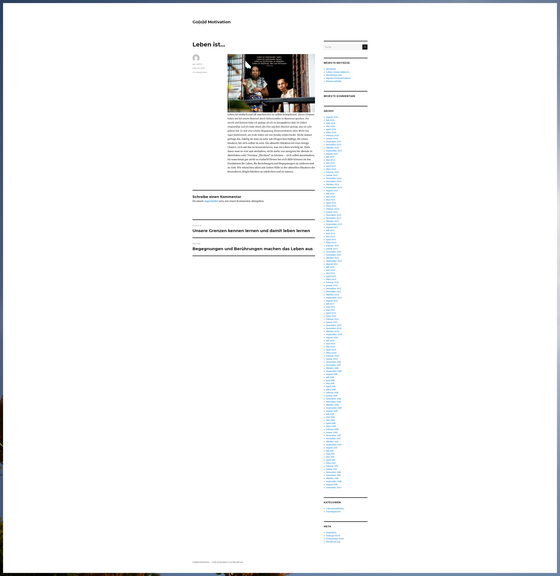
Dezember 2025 (333, 141)
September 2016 (334, 481)
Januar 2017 (331, 469)
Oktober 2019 (332, 368)
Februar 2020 (332, 356)
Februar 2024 (332, 209)
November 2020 (333, 328)
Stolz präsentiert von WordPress (227, 562)
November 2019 (333, 365)
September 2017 (333, 444)
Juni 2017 (330, 454)
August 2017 (331, 448)
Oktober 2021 (332, 294)
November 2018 (333, 402)
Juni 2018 (330, 417)
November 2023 (333, 218)
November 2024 (333, 181)
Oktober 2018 (332, 405)
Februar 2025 (332, 172)
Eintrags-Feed (333, 535)
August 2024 (332, 190)
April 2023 (331, 239)
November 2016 (333, 475)
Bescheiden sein (334, 75)
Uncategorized (199, 72)
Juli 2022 (330, 267)
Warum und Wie (333, 81)
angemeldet (211, 201)
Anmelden (331, 532)
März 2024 (331, 206)
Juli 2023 (330, 230)
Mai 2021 (330, 310)
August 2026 (332, 117)
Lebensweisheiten (335, 508)
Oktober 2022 (332, 258)
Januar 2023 (332, 249)
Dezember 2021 (333, 288)
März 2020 (331, 353)
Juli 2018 (330, 414)
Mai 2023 (330, 236)
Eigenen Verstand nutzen (338, 78)
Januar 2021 (331, 322)
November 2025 (333, 144)
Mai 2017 (330, 457)
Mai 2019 (330, 383)
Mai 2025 (330, 163)
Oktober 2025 (332, 148)
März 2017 (331, 463)
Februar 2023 (332, 245)
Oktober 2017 (332, 441)
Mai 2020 (330, 347)
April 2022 (331, 276)
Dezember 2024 (334, 178)
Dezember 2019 (333, 362)
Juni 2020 (330, 343)
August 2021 (332, 301)
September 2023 (334, 224)
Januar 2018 (331, 432)
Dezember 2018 (333, 399)
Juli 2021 (330, 304)
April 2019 (330, 386)
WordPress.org (333, 542)
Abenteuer (331, 69)
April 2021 (331, 313)
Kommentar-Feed (335, 539)
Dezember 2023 (333, 215)
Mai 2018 (330, 420)
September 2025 (334, 151)
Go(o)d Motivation (211, 21)
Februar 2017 (332, 466)
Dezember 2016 (333, 472)
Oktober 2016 (332, 478)
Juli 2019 (330, 377)
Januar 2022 (332, 285)
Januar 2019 (331, 395)
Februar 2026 (332, 135)
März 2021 (331, 316)
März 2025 (331, 169)
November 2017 (333, 438)
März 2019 (331, 389)
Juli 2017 (330, 451)
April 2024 (331, 203)
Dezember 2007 (333, 487)
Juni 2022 (330, 270)
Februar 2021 (332, 319)
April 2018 (331, 423)
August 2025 (332, 154)
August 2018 (332, 411)
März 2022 (331, 279)
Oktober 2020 (332, 331)
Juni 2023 (330, 233)
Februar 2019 (332, 392)
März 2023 (331, 242)
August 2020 (332, 337)
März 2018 (331, 426)
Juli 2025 (330, 157)
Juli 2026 (330, 120)
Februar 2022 (332, 282)
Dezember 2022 (333, 252)
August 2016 (331, 484)
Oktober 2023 (332, 221)
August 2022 (332, 264)
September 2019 (334, 371)
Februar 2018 (332, 429)
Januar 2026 (332, 138)
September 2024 (334, 187)
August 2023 (332, 227)
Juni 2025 (330, 160)
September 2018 (334, 408)
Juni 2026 (330, 123)
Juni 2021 (330, 307)
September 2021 (334, 298)
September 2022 (334, 261)
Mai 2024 (330, 200)
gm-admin (197, 64)
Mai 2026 (330, 126)
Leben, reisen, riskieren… (338, 72)
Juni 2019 (330, 380)
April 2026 (331, 129)
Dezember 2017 (333, 435)
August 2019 (331, 374)
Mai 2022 (330, 273)
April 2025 (331, 166)
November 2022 (333, 255)
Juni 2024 (330, 196)
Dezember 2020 (334, 325)
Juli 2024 (330, 193)
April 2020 (331, 350)
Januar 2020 (332, 359)
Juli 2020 (330, 340)
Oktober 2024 (332, 184)
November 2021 (333, 291)
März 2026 (331, 132)
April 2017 (330, 460)
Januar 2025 (332, 175)
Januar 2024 (332, 212)
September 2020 (334, 334)
